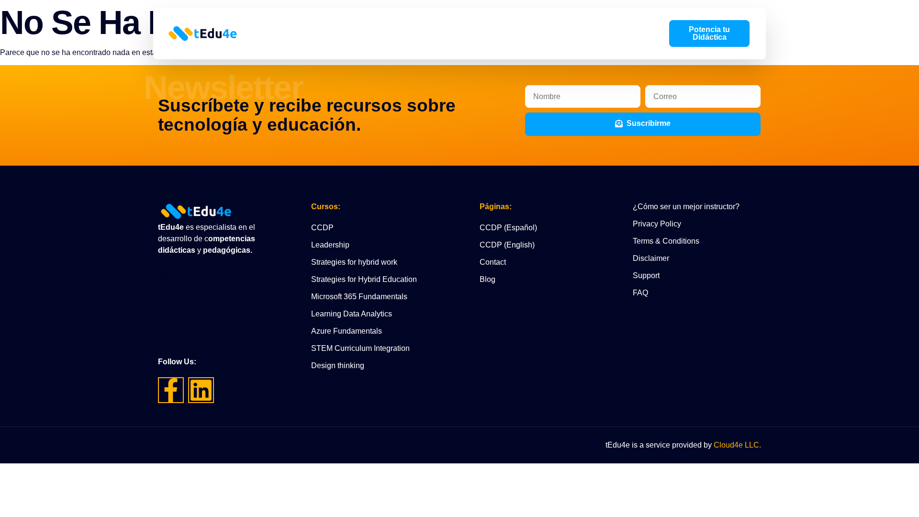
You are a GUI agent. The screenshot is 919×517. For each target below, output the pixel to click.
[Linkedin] (201, 390)
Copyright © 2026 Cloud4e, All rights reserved (236, 445)
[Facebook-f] (171, 390)
